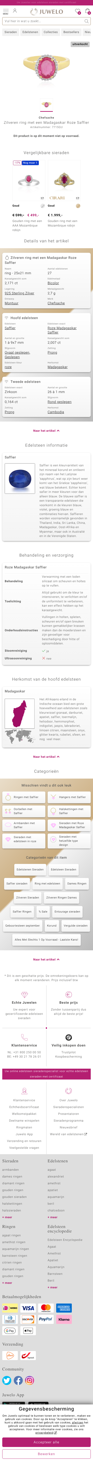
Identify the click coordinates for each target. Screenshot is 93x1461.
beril (51, 1204)
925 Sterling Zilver (19, 293)
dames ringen (12, 1177)
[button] (5, 11)
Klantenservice (24, 1100)
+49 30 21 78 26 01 (27, 1057)
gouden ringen (12, 1190)
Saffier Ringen (22, 912)
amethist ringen (14, 1242)
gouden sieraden (14, 1197)
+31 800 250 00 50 (27, 1052)
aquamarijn (56, 1197)
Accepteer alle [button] (46, 1442)
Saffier (10, 328)
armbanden (10, 1170)
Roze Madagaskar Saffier (62, 330)
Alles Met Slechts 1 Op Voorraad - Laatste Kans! (46, 940)
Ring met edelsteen (47, 884)
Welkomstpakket (24, 1114)
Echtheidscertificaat (24, 1107)
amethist (54, 1183)
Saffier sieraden (17, 884)
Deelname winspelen (24, 1121)
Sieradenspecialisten (68, 1107)
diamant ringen (13, 1183)
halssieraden (11, 1210)
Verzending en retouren (24, 1141)
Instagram (29, 1380)
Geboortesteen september (22, 926)
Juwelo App (24, 1134)
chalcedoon (56, 1210)
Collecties (51, 32)
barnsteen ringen (14, 1256)
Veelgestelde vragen (24, 1148)
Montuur (12, 303)
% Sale (43, 912)
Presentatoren (68, 1114)
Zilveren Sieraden (27, 898)
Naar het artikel (44, 431)
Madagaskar (58, 367)
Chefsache (56, 303)
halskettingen (12, 1204)
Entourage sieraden (67, 912)
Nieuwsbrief (68, 1127)
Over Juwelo (69, 1100)
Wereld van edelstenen (67, 1134)
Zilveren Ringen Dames (61, 898)
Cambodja (56, 412)
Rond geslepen (60, 402)
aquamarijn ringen (15, 1249)
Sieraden (11, 32)
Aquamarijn (56, 1267)
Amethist (54, 1253)
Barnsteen (55, 1274)
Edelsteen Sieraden (63, 870)
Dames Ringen (77, 884)
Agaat (52, 1247)
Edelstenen (30, 32)
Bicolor (53, 283)
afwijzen (77, 1423)
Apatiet (53, 1260)
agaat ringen (11, 1235)
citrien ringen (12, 1263)
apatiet (53, 1190)
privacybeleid (44, 1433)
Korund (52, 926)
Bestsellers (71, 32)
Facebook (18, 1380)
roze (8, 367)
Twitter (6, 1380)
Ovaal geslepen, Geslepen (17, 355)
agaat (52, 1170)
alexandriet (56, 1177)
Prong (52, 352)
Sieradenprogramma (69, 1121)
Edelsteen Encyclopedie (65, 1240)
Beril (51, 1281)
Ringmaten (24, 1127)
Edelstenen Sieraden (30, 870)
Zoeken (87, 21)
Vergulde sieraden (76, 926)
